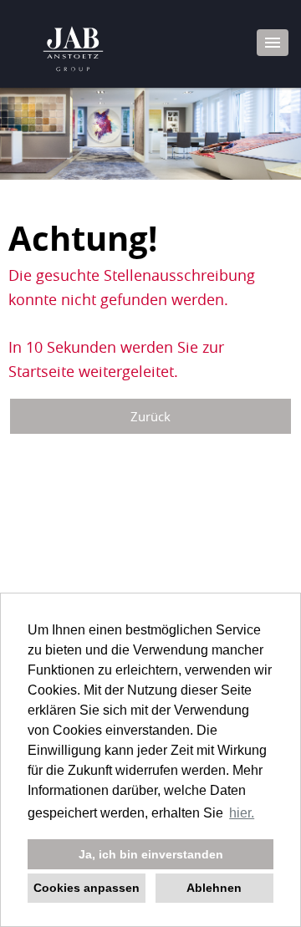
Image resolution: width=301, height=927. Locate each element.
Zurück (150, 416)
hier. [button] (241, 813)
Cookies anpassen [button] (86, 887)
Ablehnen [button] (214, 887)
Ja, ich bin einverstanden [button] (151, 854)
